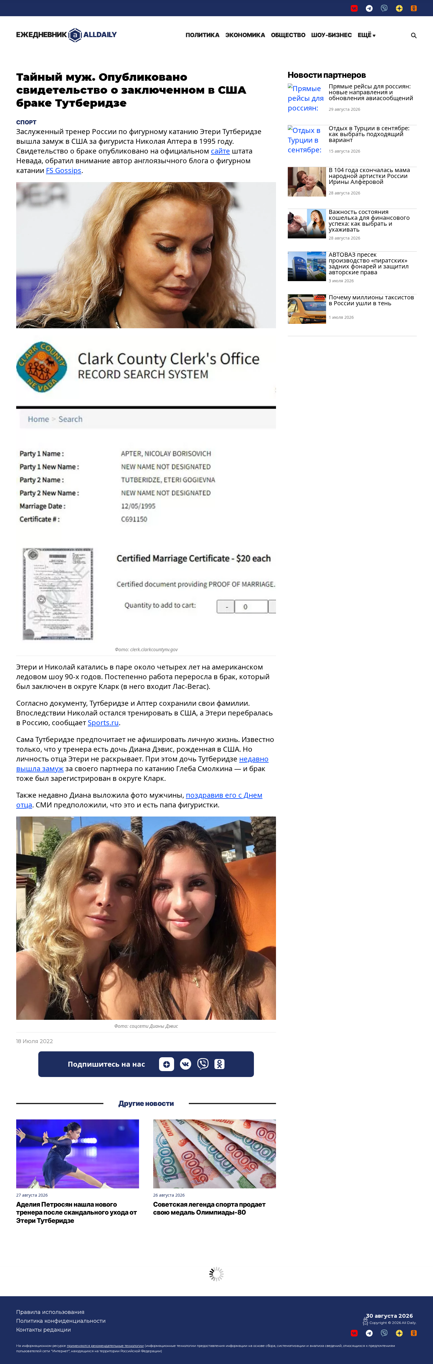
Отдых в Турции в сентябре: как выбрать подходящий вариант (369, 134)
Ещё (365, 35)
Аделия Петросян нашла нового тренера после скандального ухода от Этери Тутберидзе (76, 1212)
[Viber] (384, 8)
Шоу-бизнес (331, 35)
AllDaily (66, 34)
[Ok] (414, 8)
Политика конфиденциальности (61, 1321)
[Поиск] (412, 35)
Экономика (245, 35)
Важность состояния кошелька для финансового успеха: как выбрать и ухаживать (369, 220)
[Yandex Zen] (399, 8)
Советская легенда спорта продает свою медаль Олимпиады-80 (209, 1208)
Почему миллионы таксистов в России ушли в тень (371, 300)
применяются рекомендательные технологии (105, 1346)
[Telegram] (369, 8)
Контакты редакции (43, 1330)
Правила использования (50, 1312)
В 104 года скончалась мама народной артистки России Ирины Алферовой (369, 176)
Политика (202, 35)
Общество (288, 35)
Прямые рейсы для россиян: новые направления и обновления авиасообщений (371, 92)
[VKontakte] (354, 8)
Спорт (26, 122)
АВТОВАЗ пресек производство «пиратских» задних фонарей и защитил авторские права (369, 263)
